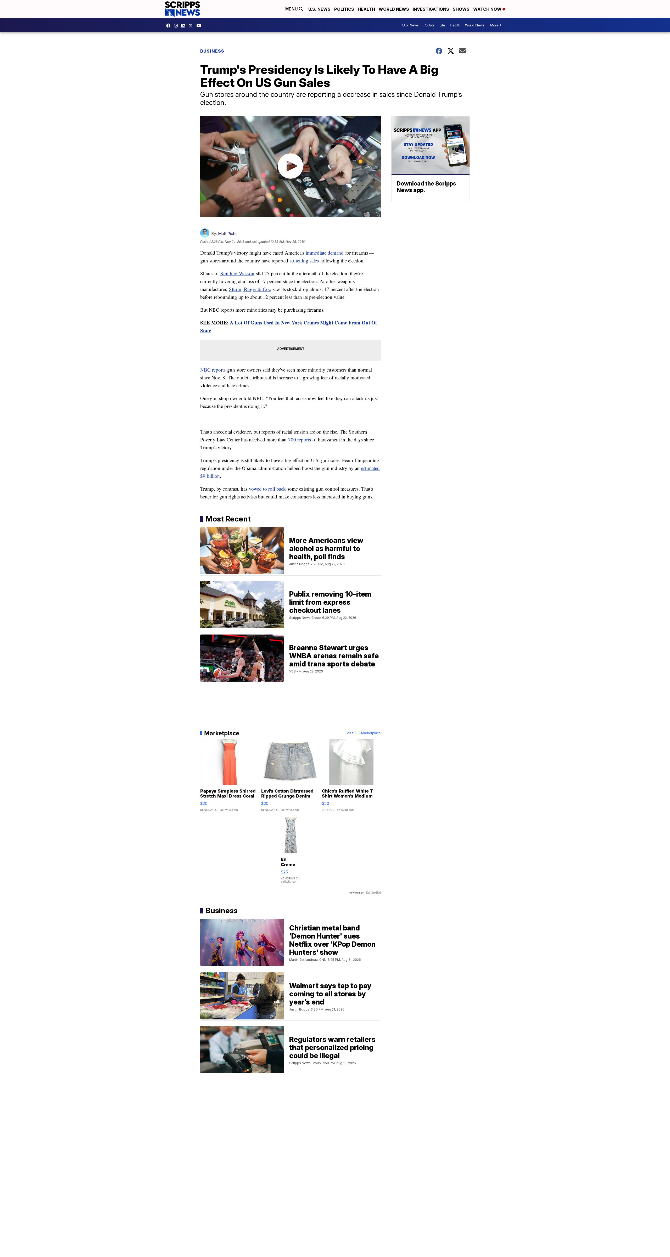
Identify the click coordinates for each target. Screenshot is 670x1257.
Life (442, 25)
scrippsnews (169, 26)
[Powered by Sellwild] (373, 893)
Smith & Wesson (237, 273)
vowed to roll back (267, 488)
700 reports (299, 439)
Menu (292, 9)
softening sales (304, 260)
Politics (344, 9)
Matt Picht (227, 233)
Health (366, 9)
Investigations (431, 9)
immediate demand (325, 252)
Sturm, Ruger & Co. (249, 289)
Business (212, 51)
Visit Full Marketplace (364, 733)
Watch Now (487, 9)
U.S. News (319, 9)
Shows (461, 9)
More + (495, 25)
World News (394, 9)
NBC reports (213, 369)
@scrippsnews (200, 26)
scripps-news (184, 26)
